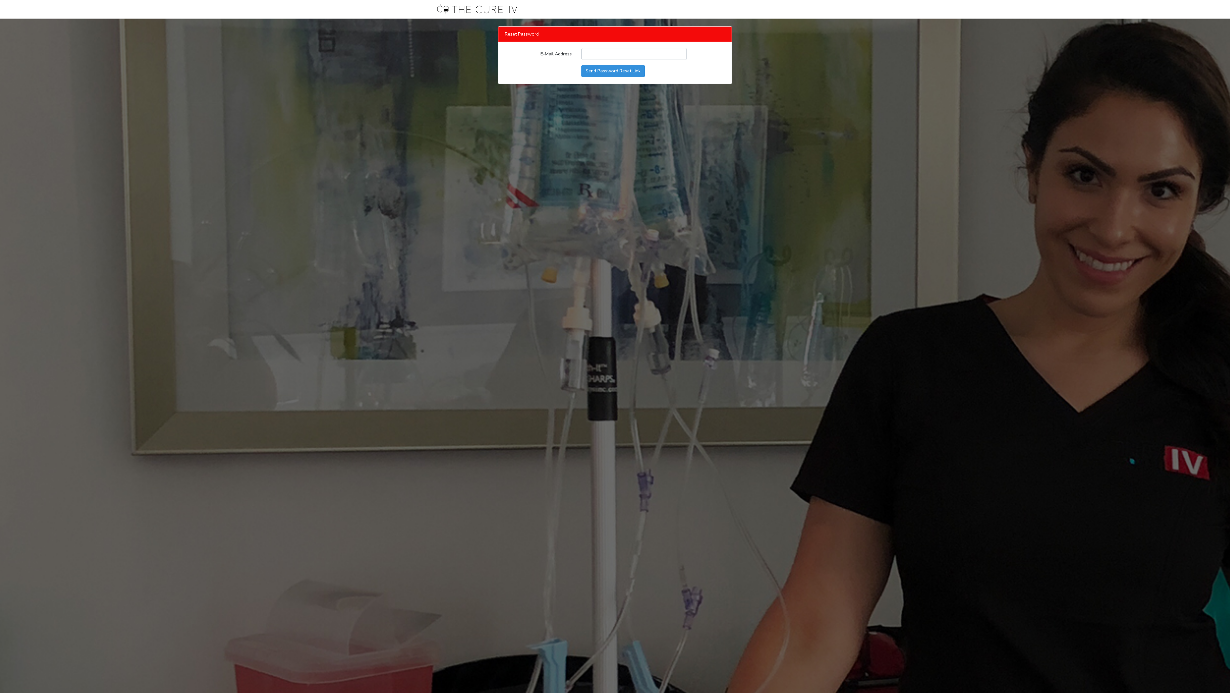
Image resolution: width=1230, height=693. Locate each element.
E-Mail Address (556, 54)
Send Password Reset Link (613, 71)
